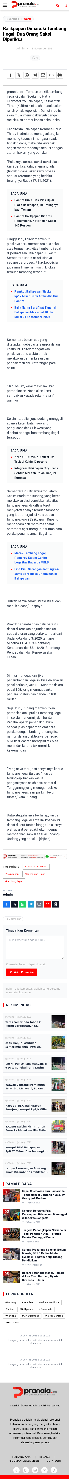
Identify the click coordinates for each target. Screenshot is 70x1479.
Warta (27, 19)
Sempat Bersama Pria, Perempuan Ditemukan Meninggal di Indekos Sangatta (44, 1214)
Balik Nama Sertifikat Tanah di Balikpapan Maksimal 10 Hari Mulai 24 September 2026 (35, 312)
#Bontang (10, 1302)
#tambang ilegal (13, 881)
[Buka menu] (4, 5)
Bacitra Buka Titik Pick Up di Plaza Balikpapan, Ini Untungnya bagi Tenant (36, 204)
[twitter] (26, 1470)
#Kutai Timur (12, 1322)
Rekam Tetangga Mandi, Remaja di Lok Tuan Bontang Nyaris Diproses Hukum (43, 1276)
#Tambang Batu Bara (36, 866)
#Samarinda (45, 1309)
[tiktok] (54, 1470)
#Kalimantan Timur (35, 874)
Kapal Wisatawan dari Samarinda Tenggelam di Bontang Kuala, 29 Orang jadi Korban (43, 1194)
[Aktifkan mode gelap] (58, 5)
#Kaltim (9, 1309)
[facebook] (16, 1470)
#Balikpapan (11, 874)
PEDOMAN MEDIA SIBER (24, 1460)
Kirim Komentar (23, 972)
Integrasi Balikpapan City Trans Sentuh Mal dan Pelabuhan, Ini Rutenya (36, 472)
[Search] (65, 5)
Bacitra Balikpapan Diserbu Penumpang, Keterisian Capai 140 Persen (35, 220)
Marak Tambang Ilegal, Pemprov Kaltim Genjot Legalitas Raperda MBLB (31, 557)
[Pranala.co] (35, 1392)
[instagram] (35, 1470)
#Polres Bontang (54, 1315)
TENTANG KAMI (21, 1456)
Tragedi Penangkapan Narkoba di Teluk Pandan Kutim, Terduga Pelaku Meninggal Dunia (44, 1233)
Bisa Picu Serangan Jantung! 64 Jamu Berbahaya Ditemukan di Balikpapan (36, 573)
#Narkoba (10, 1315)
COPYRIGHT (54, 1460)
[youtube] (44, 1470)
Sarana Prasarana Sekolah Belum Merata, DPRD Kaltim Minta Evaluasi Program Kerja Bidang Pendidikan (44, 1255)
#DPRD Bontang (30, 1315)
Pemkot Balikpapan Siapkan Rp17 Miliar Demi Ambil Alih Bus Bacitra (36, 296)
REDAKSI (44, 1456)
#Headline (27, 1302)
